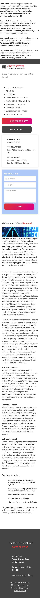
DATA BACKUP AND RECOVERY (17, 98)
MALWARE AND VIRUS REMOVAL (18, 101)
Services (13, 74)
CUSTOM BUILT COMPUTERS (16, 111)
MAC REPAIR (10, 94)
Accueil (4, 74)
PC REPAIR (10, 91)
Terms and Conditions (20, 588)
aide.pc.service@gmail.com (22, 575)
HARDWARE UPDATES (14, 108)
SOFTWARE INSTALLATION (15, 104)
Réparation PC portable (14, 87)
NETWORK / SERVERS (14, 114)
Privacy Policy (20, 590)
